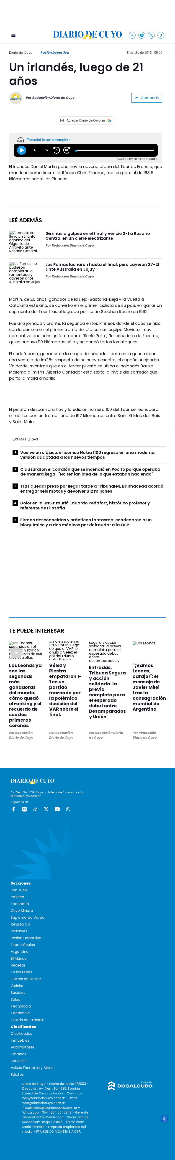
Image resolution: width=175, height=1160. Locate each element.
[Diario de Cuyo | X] (151, 35)
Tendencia (20, 1013)
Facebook (13, 809)
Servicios (18, 1060)
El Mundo (19, 958)
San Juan (19, 890)
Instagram (24, 809)
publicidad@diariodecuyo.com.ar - (52, 1107)
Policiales (19, 931)
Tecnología (21, 1006)
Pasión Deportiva (55, 52)
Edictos (17, 1074)
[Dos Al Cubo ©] (130, 1089)
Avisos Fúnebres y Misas (32, 1067)
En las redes (21, 972)
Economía (20, 903)
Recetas (18, 965)
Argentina (19, 951)
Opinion (17, 985)
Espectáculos (23, 944)
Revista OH (20, 924)
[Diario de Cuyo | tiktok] (161, 35)
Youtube (57, 809)
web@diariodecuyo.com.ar (43, 1098)
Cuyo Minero (22, 910)
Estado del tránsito (27, 1020)
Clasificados (21, 1033)
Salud (15, 999)
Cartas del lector (26, 979)
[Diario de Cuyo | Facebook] (132, 35)
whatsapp (68, 809)
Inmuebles (20, 1040)
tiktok (35, 809)
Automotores (23, 1047)
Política (17, 897)
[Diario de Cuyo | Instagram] (142, 35)
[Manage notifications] (164, 1119)
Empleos (18, 1054)
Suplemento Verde (27, 917)
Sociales (18, 992)
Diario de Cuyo (20, 52)
